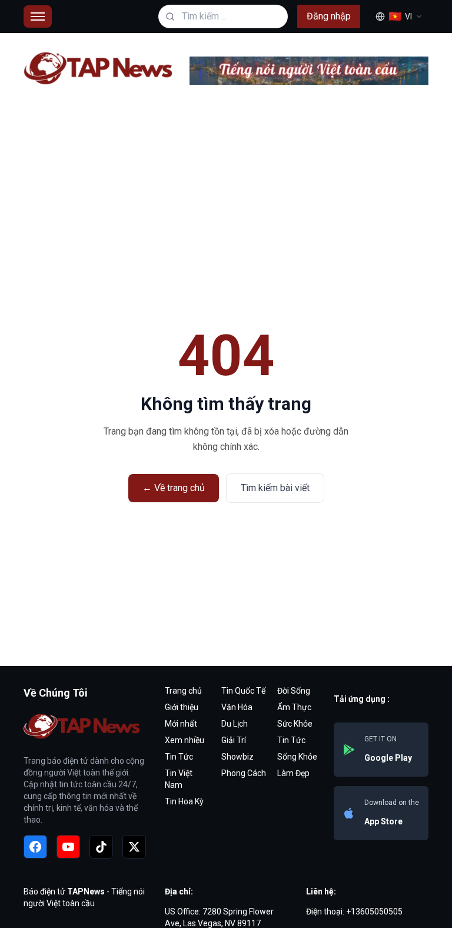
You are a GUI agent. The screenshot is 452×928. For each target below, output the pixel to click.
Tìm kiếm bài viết (275, 487)
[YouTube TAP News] (68, 847)
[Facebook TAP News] (35, 847)
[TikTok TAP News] (101, 847)
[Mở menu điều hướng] (38, 16)
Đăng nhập (329, 16)
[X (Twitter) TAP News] (134, 847)
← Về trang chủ (173, 487)
